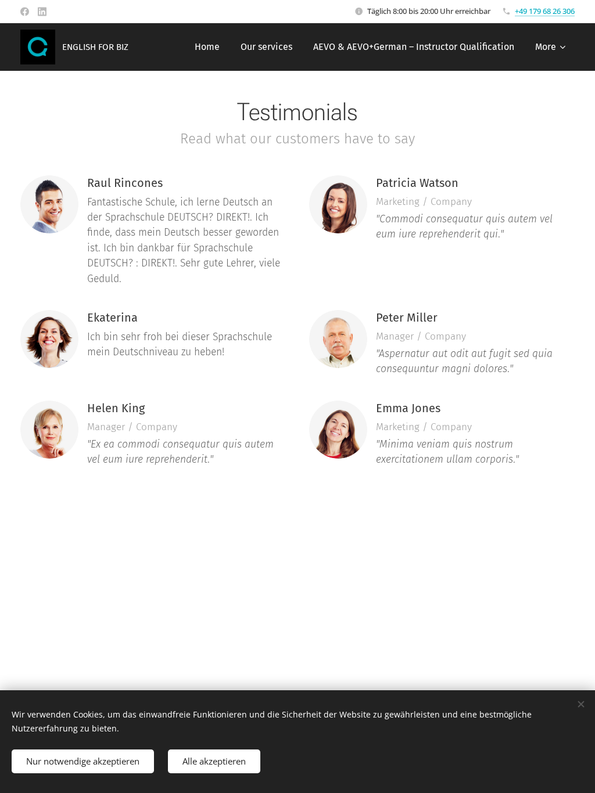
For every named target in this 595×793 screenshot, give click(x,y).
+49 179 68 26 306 (545, 11)
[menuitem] (207, 47)
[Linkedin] (42, 11)
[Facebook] (24, 11)
